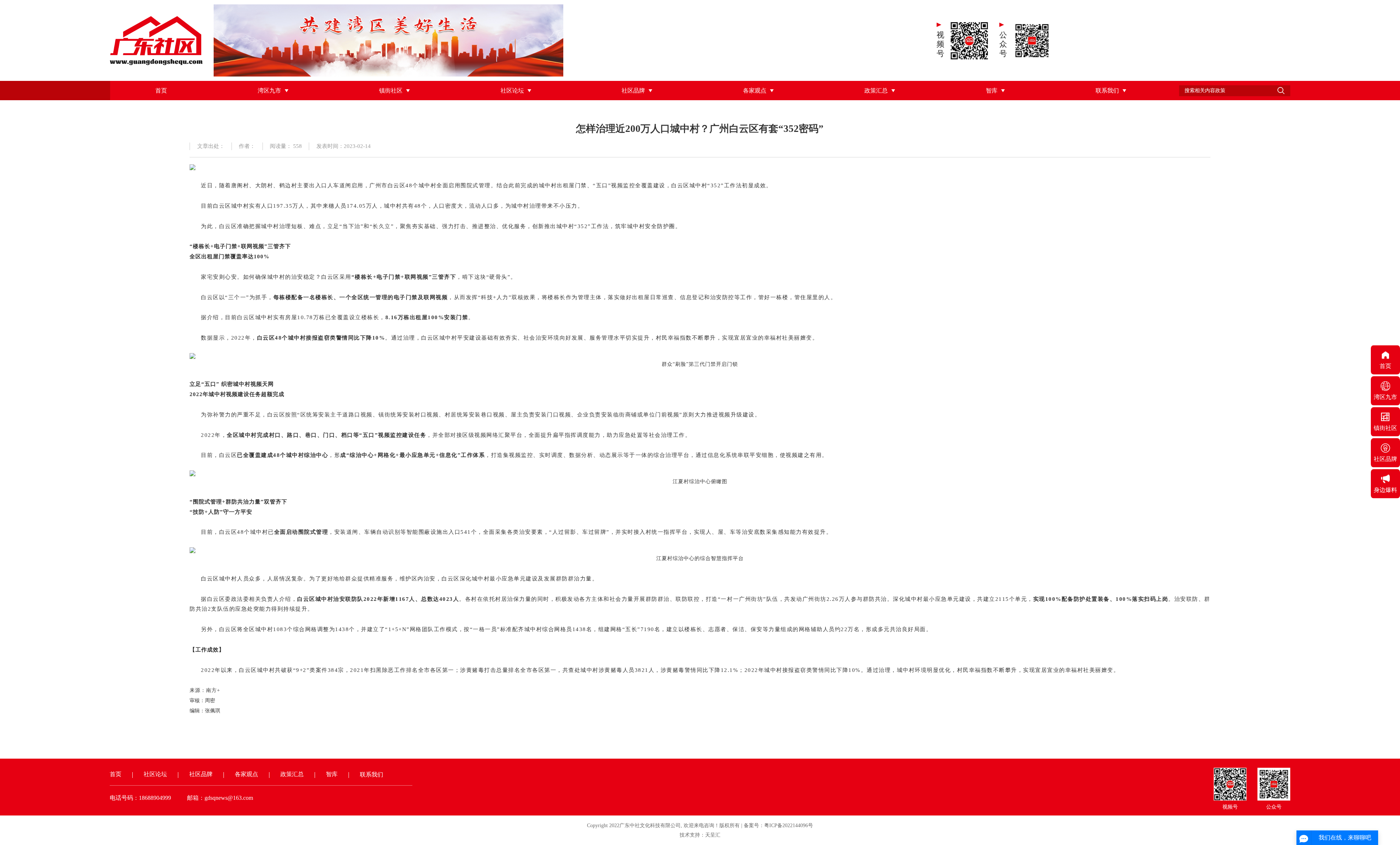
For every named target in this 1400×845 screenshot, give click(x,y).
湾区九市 (269, 90)
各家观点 (754, 90)
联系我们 (1107, 90)
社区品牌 (633, 90)
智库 (992, 90)
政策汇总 (876, 90)
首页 (161, 90)
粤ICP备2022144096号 (788, 825)
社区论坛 (512, 90)
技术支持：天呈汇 (700, 835)
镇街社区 (390, 90)
